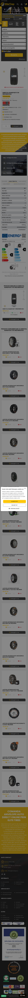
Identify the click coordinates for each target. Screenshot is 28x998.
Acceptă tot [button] (14, 501)
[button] (14, 508)
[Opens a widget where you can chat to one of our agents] (23, 995)
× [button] (24, 488)
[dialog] (14, 499)
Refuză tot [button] (15, 505)
